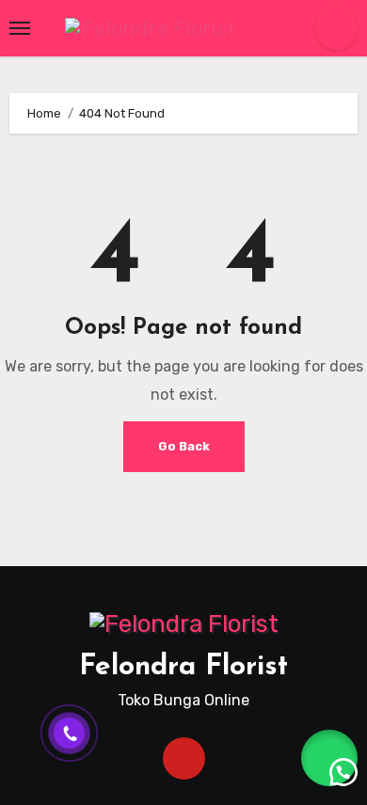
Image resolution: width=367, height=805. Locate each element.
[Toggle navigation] (19, 28)
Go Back (184, 446)
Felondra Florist (183, 667)
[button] (329, 758)
